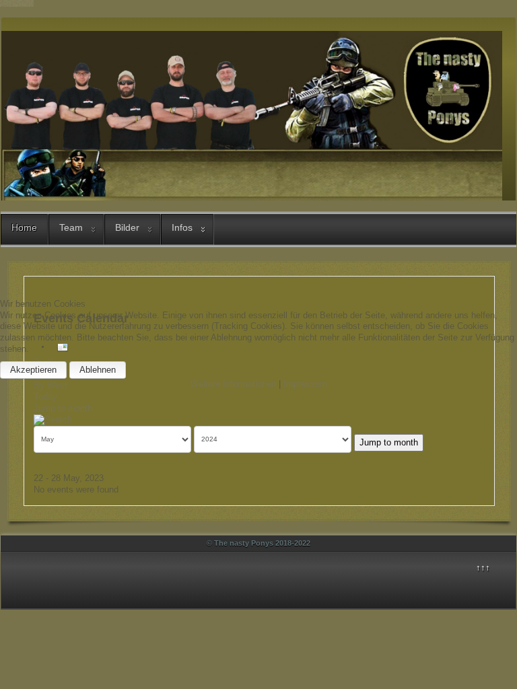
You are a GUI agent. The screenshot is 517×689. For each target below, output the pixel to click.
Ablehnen (97, 370)
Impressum (305, 384)
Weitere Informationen (233, 384)
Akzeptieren (33, 370)
